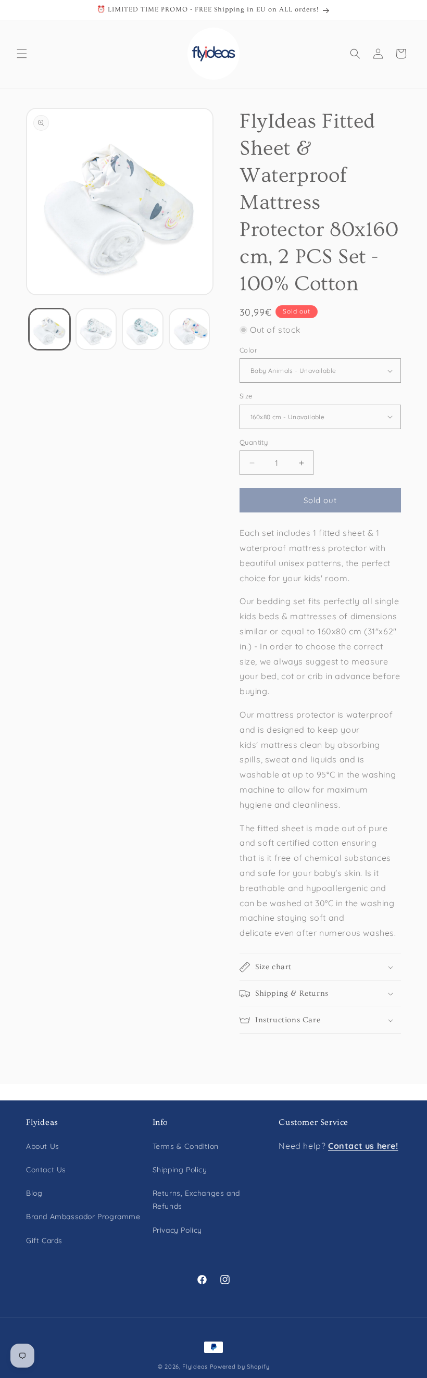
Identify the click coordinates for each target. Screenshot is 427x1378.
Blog (34, 1193)
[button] (21, 53)
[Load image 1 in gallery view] (49, 329)
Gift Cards (44, 1240)
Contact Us (46, 1169)
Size (246, 396)
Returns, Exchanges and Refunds (196, 1199)
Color (248, 350)
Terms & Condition (186, 1146)
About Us (42, 1146)
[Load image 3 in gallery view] (143, 329)
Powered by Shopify (240, 1366)
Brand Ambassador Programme (83, 1216)
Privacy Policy (177, 1230)
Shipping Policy (180, 1169)
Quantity (254, 442)
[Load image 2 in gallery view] (96, 329)
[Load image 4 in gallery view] (189, 329)
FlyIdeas (195, 1366)
